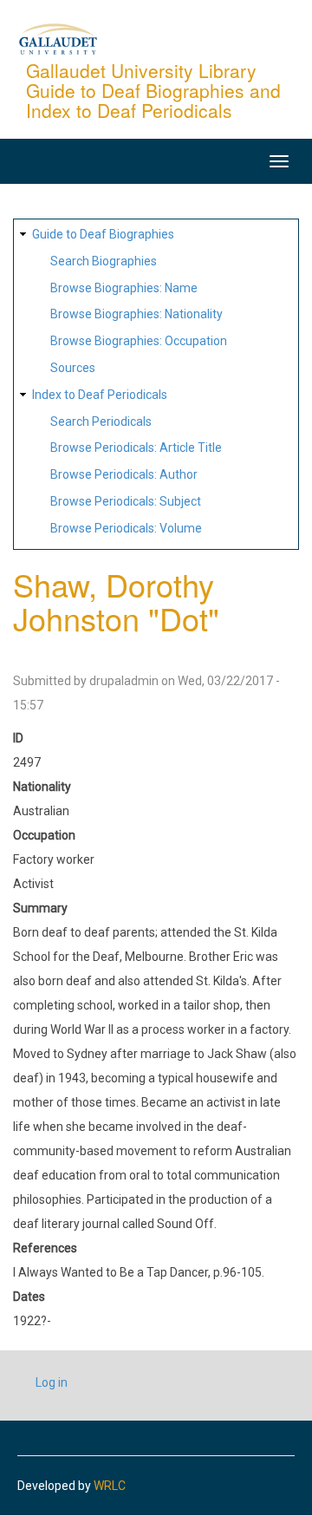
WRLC (110, 1486)
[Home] (58, 38)
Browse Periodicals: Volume (126, 528)
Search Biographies (103, 261)
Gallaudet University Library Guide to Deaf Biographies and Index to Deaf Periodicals (153, 90)
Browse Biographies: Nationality (136, 314)
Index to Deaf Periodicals (99, 395)
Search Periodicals (101, 421)
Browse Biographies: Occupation (138, 341)
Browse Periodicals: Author (124, 474)
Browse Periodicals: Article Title (136, 447)
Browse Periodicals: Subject (125, 501)
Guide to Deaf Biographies (103, 234)
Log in (52, 1382)
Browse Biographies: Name (124, 288)
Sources (72, 368)
